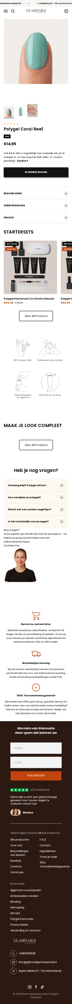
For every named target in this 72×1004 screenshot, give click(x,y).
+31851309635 (27, 953)
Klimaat (15, 913)
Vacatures (16, 872)
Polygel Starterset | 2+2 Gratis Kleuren (29, 298)
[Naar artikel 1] (9, 112)
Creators (15, 866)
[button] (11, 123)
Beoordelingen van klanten (19, 853)
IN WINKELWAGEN (36, 172)
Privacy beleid (19, 925)
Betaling (15, 902)
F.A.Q (43, 839)
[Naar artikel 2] (21, 112)
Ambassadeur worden (24, 896)
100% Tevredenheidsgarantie (55, 864)
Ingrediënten (48, 851)
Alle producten (19, 839)
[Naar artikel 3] (32, 111)
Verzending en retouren (25, 930)
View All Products (36, 316)
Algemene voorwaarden (25, 890)
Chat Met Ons (12, 545)
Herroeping (17, 907)
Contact (45, 845)
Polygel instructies (21, 919)
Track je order (48, 857)
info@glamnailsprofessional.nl (38, 962)
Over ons (16, 845)
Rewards (15, 861)
